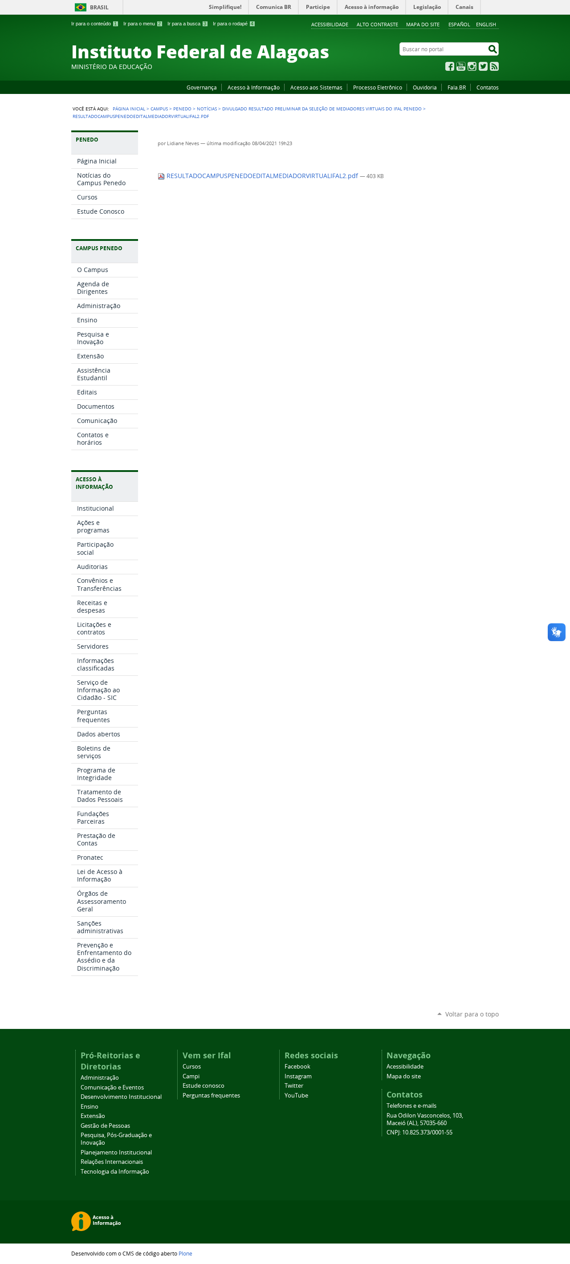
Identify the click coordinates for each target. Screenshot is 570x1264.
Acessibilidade (329, 24)
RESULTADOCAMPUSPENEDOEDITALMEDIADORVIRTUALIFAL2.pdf (262, 176)
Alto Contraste (377, 24)
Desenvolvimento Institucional (121, 1097)
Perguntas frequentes (211, 1095)
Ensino (89, 1106)
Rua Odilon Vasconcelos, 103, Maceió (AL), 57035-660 (425, 1119)
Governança (202, 87)
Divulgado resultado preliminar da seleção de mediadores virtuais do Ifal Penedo (322, 109)
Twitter (483, 66)
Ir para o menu (142, 23)
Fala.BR (457, 87)
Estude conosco (203, 1085)
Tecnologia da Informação (115, 1171)
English (486, 24)
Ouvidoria (425, 87)
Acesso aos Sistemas (316, 87)
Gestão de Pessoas (105, 1126)
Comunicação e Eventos (112, 1087)
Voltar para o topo (472, 1014)
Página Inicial (129, 109)
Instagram (472, 66)
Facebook (449, 66)
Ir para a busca (186, 23)
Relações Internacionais (112, 1162)
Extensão (93, 1116)
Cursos (192, 1066)
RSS (494, 66)
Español (459, 24)
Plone (185, 1253)
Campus (159, 109)
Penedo (182, 109)
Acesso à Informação (254, 87)
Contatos (487, 87)
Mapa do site (423, 24)
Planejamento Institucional (116, 1152)
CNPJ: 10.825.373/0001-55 (419, 1132)
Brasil (99, 7)
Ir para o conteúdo (94, 23)
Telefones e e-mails (411, 1106)
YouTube (460, 66)
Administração (100, 1077)
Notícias (207, 109)
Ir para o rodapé (233, 23)
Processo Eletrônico (377, 87)
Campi (191, 1076)
